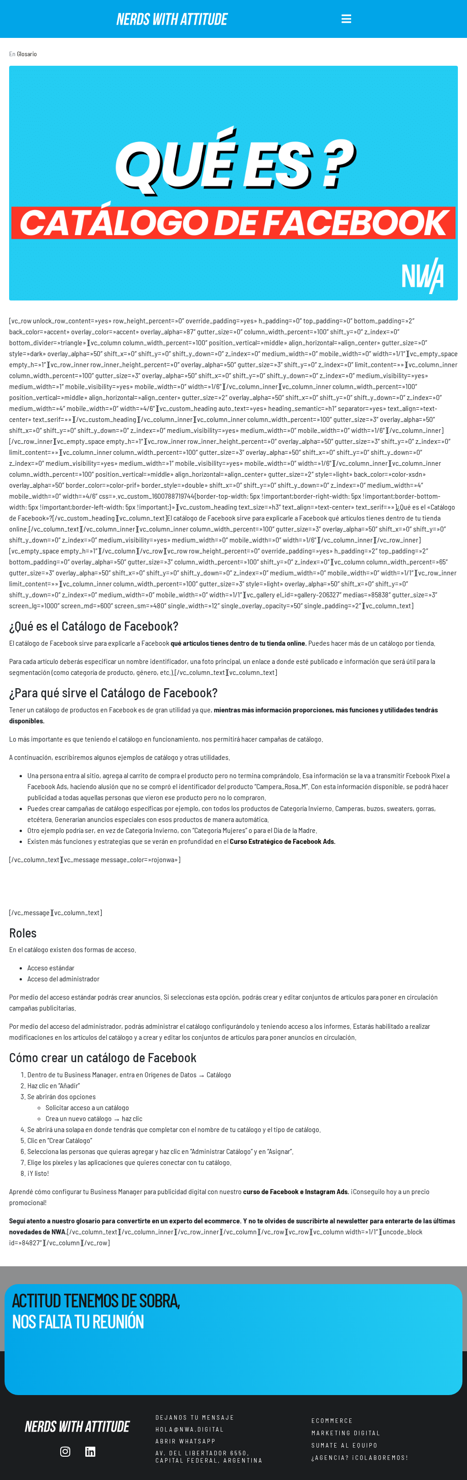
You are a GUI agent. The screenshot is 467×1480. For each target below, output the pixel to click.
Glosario (27, 54)
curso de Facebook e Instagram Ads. (296, 1191)
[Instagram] (65, 1451)
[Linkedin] (90, 1451)
